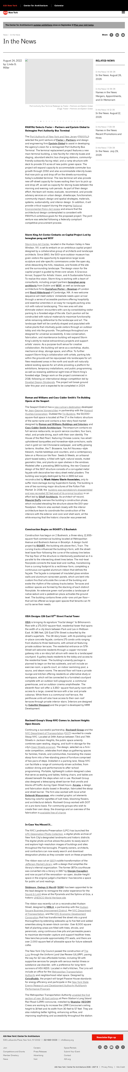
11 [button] (63, 121)
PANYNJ (83, 136)
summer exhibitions (43, 25)
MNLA (50, 907)
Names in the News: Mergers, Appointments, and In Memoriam (109, 96)
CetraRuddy (32, 978)
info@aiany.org (67, 1040)
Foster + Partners (66, 140)
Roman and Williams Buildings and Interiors (63, 424)
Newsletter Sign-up (106, 1037)
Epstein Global (57, 143)
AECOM (86, 1001)
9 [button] (58, 121)
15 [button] (74, 121)
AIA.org (67, 1059)
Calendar (59, 5)
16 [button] (77, 121)
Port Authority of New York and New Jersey (53, 136)
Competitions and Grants (14, 1051)
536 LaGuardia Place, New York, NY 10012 (21, 1040)
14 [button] (72, 121)
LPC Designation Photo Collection (44, 833)
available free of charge (53, 812)
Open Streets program (43, 747)
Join (5, 1047)
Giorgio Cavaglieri (77, 871)
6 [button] (49, 121)
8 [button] (55, 121)
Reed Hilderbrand (40, 292)
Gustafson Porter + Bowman (61, 289)
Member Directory (11, 1055)
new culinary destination (67, 406)
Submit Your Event (72, 1051)
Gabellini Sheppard (38, 705)
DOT (67, 733)
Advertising (38, 1055)
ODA (28, 622)
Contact (67, 1055)
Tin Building (68, 413)
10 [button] (60, 121)
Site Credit (120, 1067)
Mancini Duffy (33, 500)
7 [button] (52, 121)
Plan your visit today (84, 25)
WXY (59, 285)
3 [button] (41, 121)
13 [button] (69, 121)
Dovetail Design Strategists (40, 382)
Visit (35, 1059)
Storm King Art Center (37, 244)
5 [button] (46, 121)
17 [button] (80, 121)
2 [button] (38, 121)
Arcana (77, 785)
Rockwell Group (75, 729)
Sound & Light (33, 894)
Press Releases (40, 1051)
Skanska (75, 1001)
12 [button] (66, 121)
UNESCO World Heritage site (50, 897)
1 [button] (35, 121)
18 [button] (83, 121)
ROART (41, 545)
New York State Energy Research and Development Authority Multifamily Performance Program (57, 985)
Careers (37, 1047)
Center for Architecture (36, 5)
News (5, 35)
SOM (60, 887)
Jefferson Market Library (38, 864)
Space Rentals (70, 1047)
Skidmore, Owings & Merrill (40, 887)
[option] (59, 85)
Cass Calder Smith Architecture (43, 427)
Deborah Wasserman (37, 795)
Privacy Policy (107, 1067)
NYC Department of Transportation (44, 733)
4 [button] (43, 121)
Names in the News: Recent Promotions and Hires (109, 134)
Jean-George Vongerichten (43, 410)
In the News (15, 35)
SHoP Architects (48, 496)
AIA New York (10, 5)
